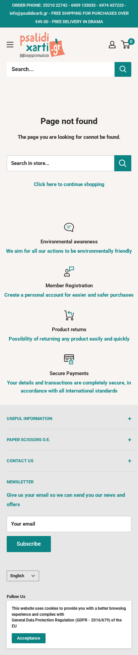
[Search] (123, 69)
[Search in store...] (122, 163)
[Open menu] (10, 44)
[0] (126, 45)
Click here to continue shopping (69, 184)
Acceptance (28, 638)
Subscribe (29, 544)
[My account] (112, 44)
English (17, 575)
